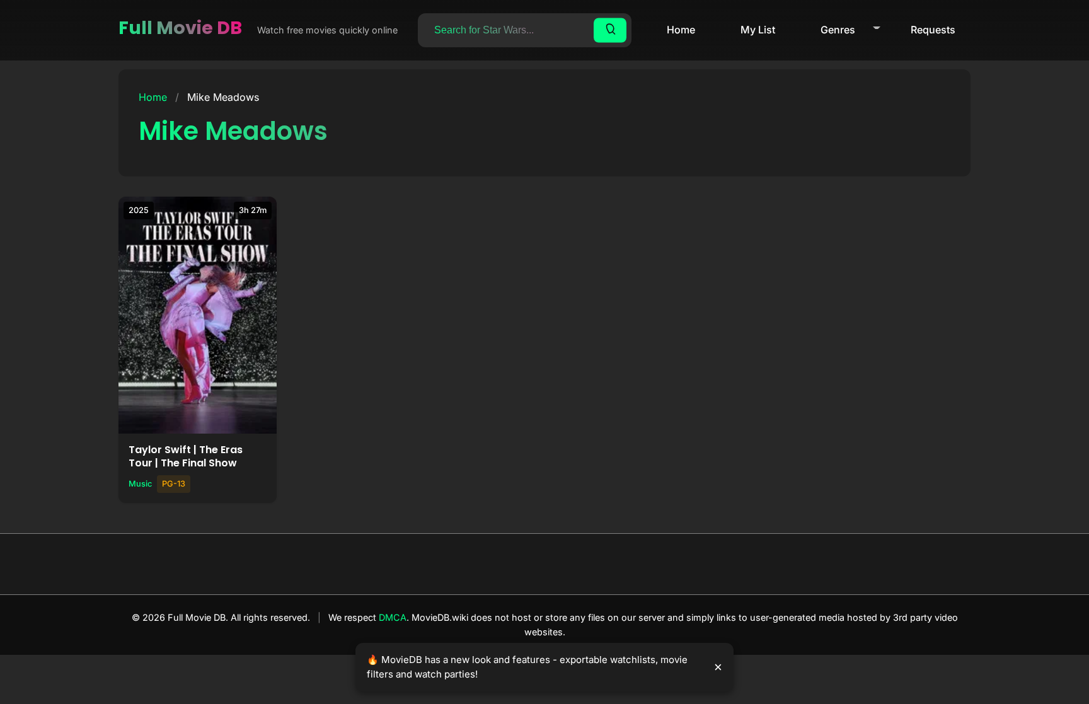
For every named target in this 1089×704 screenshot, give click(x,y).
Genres (838, 29)
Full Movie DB (180, 27)
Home (681, 29)
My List (757, 29)
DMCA (392, 617)
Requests (933, 29)
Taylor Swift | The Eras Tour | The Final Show (186, 456)
